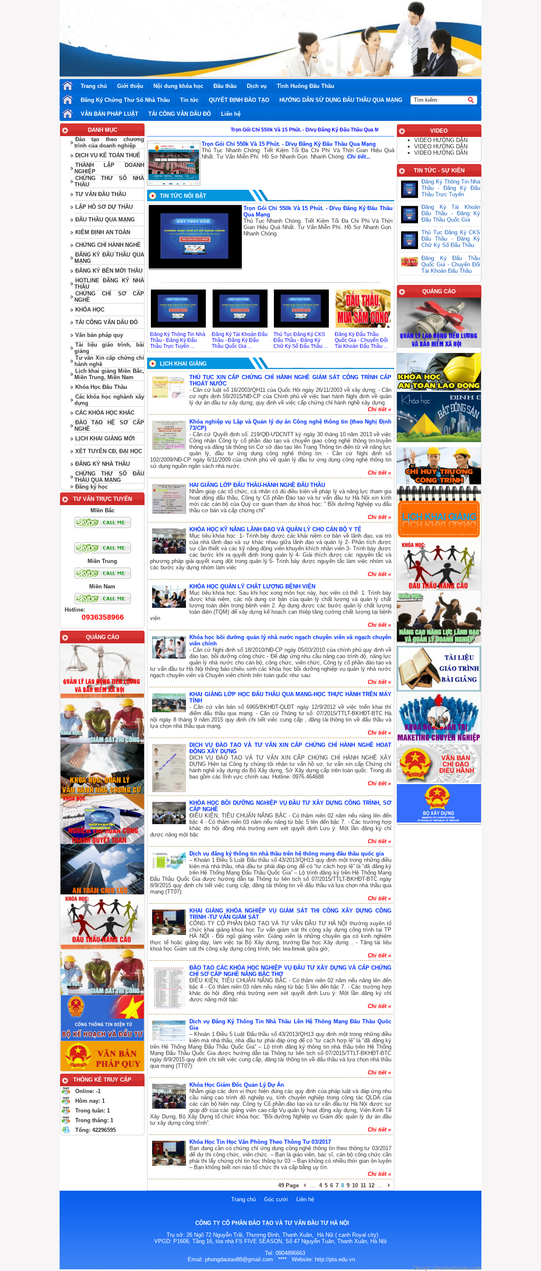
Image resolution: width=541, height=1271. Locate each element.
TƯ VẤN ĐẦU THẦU (100, 194)
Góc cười (276, 1199)
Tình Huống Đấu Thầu (305, 86)
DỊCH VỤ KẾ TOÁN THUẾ (107, 155)
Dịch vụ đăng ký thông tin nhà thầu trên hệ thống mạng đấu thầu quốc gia (286, 853)
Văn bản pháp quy (99, 335)
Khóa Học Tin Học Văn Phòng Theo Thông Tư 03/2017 (260, 1142)
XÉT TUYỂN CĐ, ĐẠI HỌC (108, 451)
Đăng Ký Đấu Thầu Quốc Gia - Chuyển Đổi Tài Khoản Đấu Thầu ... (361, 340)
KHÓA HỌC (89, 309)
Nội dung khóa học (178, 86)
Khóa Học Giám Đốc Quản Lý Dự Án (236, 1085)
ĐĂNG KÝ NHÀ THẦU (102, 464)
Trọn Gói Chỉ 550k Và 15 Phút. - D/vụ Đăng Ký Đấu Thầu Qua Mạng (289, 144)
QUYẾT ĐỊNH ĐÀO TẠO (239, 100)
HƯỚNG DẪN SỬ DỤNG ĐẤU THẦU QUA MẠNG (340, 100)
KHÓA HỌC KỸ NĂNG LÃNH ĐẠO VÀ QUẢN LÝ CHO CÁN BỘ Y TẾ (275, 529)
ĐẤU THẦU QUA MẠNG (105, 219)
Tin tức (189, 100)
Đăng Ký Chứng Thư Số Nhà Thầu (125, 100)
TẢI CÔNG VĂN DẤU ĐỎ (179, 114)
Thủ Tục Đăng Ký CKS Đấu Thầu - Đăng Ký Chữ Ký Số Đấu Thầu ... (300, 340)
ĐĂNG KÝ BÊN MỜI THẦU (108, 271)
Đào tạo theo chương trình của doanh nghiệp (109, 142)
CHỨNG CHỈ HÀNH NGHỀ (108, 245)
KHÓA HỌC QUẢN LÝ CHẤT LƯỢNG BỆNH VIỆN (252, 586)
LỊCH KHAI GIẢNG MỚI (105, 438)
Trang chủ (94, 86)
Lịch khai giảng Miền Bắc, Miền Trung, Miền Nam (109, 374)
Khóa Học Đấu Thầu (101, 387)
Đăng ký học (91, 487)
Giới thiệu (130, 86)
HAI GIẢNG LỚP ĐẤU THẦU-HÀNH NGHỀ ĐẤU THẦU (257, 485)
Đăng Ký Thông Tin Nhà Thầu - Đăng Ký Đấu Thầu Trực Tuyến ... (177, 340)
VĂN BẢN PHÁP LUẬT (109, 114)
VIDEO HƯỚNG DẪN (440, 140)
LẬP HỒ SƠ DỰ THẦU (104, 207)
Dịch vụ (257, 86)
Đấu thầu (225, 86)
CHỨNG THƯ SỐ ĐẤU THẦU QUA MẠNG (109, 476)
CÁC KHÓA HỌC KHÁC (104, 413)
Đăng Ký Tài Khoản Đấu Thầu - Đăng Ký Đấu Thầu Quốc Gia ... (240, 340)
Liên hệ (230, 114)
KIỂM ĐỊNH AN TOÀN (102, 232)
